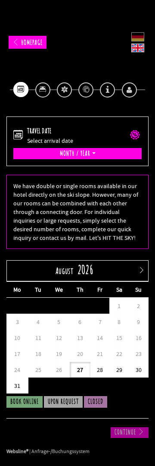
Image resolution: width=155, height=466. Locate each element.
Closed (95, 401)
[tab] (20, 89)
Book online (24, 401)
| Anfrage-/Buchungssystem (48, 451)
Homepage (31, 42)
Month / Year (76, 153)
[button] (135, 136)
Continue (126, 432)
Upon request (63, 401)
